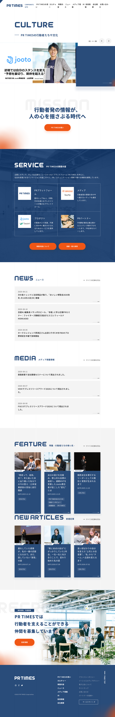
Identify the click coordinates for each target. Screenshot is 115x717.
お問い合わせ (103, 5)
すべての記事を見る (93, 280)
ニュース (67, 5)
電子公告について (85, 684)
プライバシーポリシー (87, 677)
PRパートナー (84, 218)
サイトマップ (83, 688)
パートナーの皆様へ (86, 695)
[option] (57, 63)
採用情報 (88, 5)
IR (84, 4)
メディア (81, 190)
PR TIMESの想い (42, 5)
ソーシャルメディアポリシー (89, 681)
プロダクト (39, 218)
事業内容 (60, 5)
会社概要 (95, 5)
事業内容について (42, 246)
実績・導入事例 (72, 246)
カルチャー (52, 5)
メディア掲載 (76, 5)
